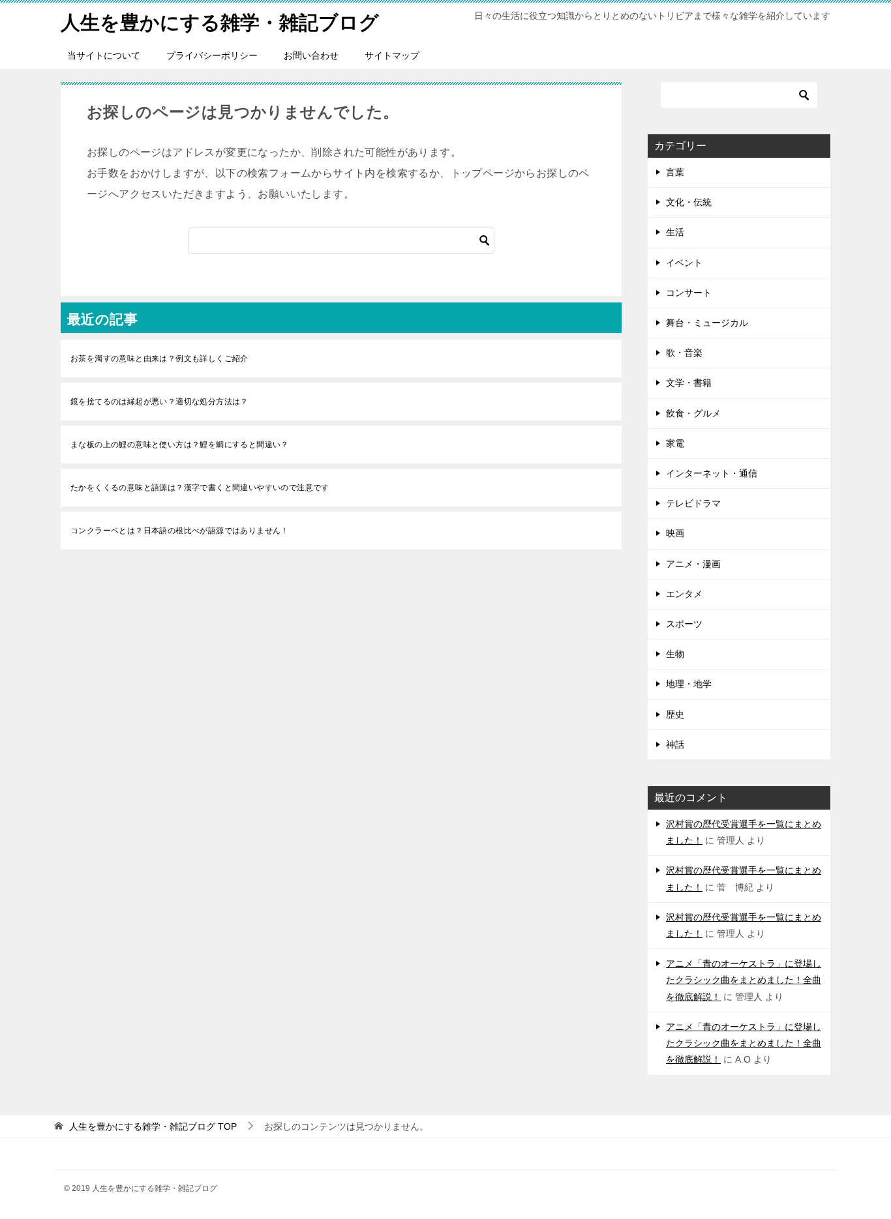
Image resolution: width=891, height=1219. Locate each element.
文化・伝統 (689, 202)
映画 (675, 533)
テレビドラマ (693, 503)
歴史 (675, 714)
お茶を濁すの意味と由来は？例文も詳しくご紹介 (159, 358)
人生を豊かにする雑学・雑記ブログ (220, 22)
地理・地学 (689, 684)
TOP (153, 1126)
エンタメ (684, 594)
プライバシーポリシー (212, 55)
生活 (675, 232)
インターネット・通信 (711, 473)
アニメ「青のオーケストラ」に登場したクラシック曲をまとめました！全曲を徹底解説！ (743, 979)
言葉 (675, 172)
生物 (675, 654)
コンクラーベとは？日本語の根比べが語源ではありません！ (179, 530)
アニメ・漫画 (693, 564)
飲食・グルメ (693, 413)
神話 (675, 744)
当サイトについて (103, 55)
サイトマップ (392, 55)
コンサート (689, 292)
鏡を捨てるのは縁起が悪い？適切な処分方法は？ (159, 401)
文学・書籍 (689, 382)
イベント (684, 262)
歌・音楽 (684, 352)
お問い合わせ (311, 55)
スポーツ (684, 624)
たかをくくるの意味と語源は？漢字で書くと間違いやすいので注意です (199, 487)
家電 (675, 443)
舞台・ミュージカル (707, 322)
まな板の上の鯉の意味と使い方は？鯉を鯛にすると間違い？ (179, 444)
